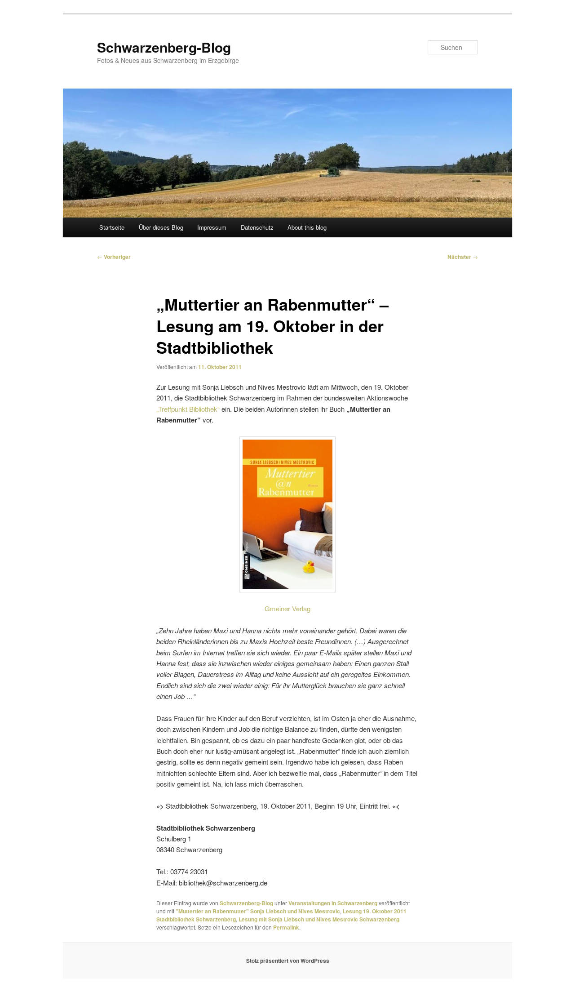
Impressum (211, 227)
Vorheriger (114, 257)
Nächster (462, 257)
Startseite (111, 227)
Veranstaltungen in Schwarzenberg (332, 903)
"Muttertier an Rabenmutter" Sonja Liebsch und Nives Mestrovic (258, 911)
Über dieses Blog (161, 227)
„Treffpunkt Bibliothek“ (188, 409)
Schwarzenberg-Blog (164, 47)
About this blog (307, 227)
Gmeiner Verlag (287, 608)
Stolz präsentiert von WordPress (287, 960)
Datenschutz (257, 227)
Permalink (286, 927)
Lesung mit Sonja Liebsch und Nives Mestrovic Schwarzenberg (319, 919)
